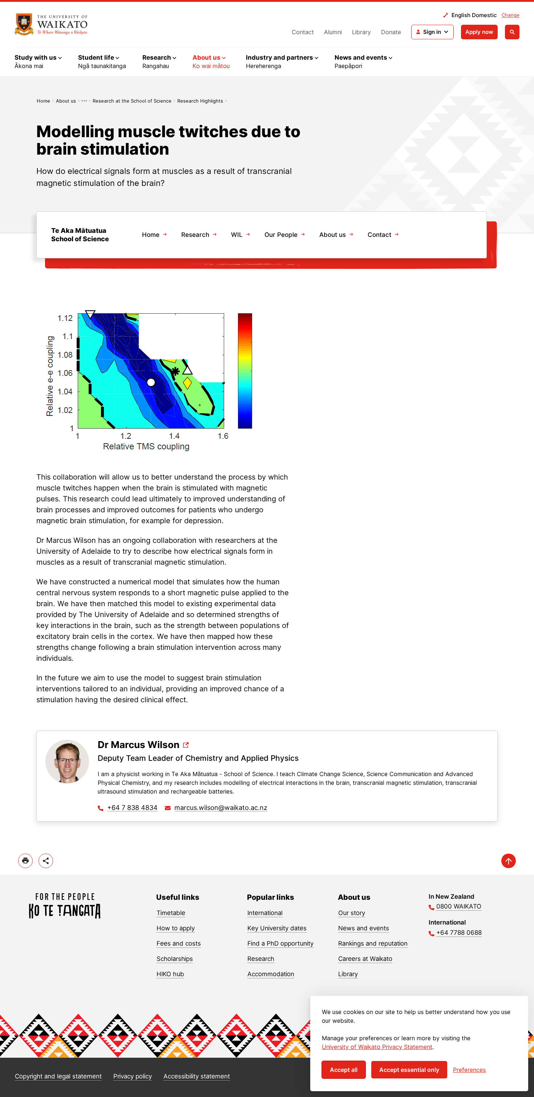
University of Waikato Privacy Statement (377, 1046)
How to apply (176, 928)
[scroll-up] (508, 861)
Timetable (171, 913)
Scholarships (175, 958)
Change (510, 15)
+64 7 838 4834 (132, 807)
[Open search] (512, 32)
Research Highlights (200, 100)
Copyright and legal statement (58, 1076)
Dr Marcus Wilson (138, 745)
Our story (351, 913)
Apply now (479, 31)
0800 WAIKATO (458, 906)
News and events (363, 928)
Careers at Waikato (365, 958)
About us (66, 100)
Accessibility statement (196, 1076)
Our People (281, 234)
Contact (303, 32)
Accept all (343, 1069)
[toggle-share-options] (46, 861)
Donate (391, 32)
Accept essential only (409, 1069)
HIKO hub (170, 974)
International (265, 913)
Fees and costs (179, 943)
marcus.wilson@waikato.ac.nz (220, 807)
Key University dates (277, 928)
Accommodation (270, 974)
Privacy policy (132, 1076)
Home (43, 100)
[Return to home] (51, 24)
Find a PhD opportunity (280, 943)
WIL (237, 234)
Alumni (333, 32)
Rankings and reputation (373, 943)
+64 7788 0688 (459, 932)
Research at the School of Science (132, 100)
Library (361, 32)
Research (195, 234)
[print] (25, 861)
